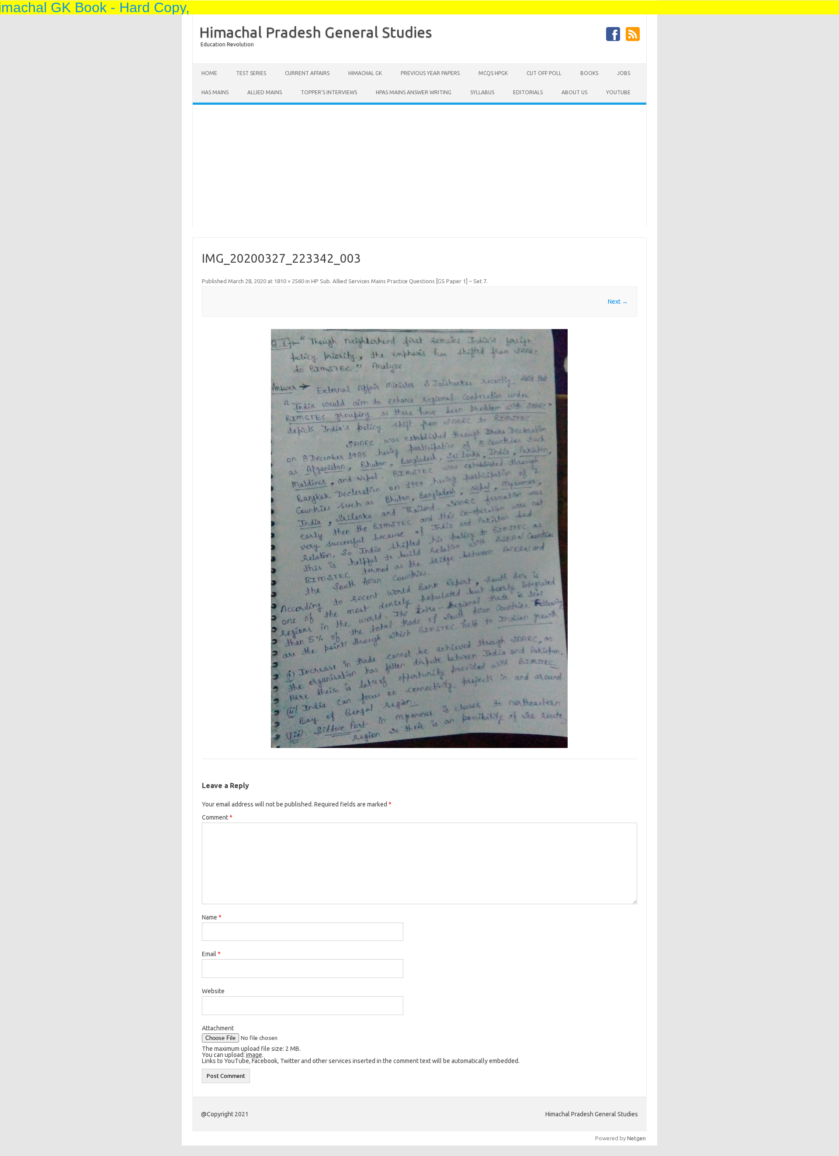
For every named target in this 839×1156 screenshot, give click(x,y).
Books (589, 73)
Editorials (528, 92)
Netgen (636, 1138)
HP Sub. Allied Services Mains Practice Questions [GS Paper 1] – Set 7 (398, 281)
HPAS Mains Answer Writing (413, 92)
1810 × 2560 (289, 281)
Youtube (618, 92)
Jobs (623, 73)
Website (213, 991)
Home (209, 73)
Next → (618, 301)
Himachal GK (365, 73)
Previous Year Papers (430, 73)
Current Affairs (307, 73)
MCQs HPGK (493, 73)
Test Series (251, 73)
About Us (574, 92)
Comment (217, 817)
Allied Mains (264, 92)
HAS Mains (215, 92)
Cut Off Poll (544, 73)
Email (211, 953)
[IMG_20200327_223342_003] (419, 538)
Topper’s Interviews (329, 92)
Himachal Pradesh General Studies (315, 32)
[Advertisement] (419, 166)
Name (212, 917)
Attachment (218, 1028)
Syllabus (482, 92)
